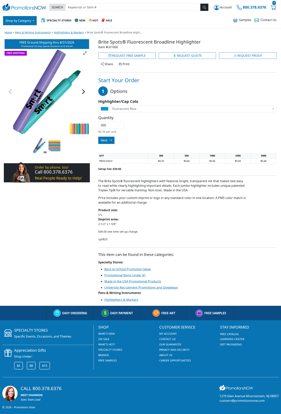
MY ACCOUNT (168, 333)
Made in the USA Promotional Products (132, 281)
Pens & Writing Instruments (33, 32)
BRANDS (103, 355)
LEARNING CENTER (232, 339)
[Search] (204, 7)
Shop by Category (19, 21)
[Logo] (24, 6)
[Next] (83, 91)
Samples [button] (245, 20)
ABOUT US (165, 355)
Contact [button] (268, 20)
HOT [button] (95, 20)
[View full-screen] (85, 53)
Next (104, 140)
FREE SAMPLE (128, 56)
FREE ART (168, 313)
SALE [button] (109, 20)
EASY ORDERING (74, 313)
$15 (44, 366)
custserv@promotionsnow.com (242, 401)
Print (126, 64)
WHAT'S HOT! (106, 344)
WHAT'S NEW (106, 333)
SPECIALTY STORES (110, 349)
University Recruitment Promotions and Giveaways (141, 287)
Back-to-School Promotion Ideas (127, 269)
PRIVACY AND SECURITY (174, 349)
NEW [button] (82, 20)
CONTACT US (167, 339)
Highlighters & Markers (69, 32)
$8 (31, 366)
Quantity (106, 117)
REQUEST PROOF (249, 56)
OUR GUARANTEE (170, 344)
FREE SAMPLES (215, 313)
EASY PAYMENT (121, 313)
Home (8, 32)
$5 (18, 366)
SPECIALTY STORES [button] (59, 20)
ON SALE (103, 339)
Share (108, 64)
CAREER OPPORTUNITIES (175, 360)
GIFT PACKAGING (231, 344)
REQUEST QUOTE (189, 56)
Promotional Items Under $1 (125, 275)
